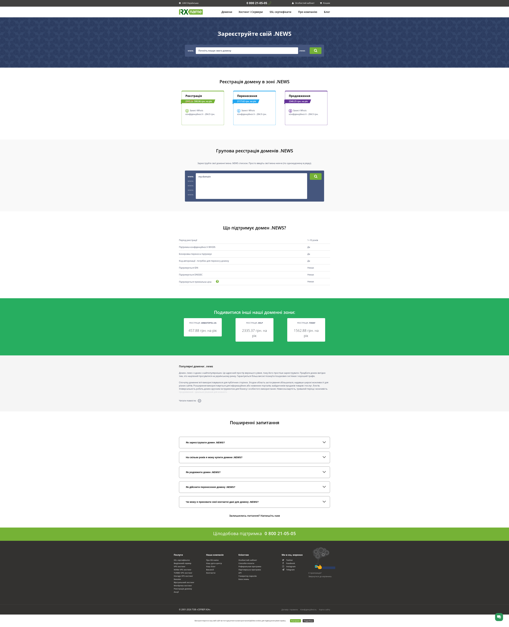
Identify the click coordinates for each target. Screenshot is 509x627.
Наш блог (211, 566)
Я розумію (295, 621)
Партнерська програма (249, 569)
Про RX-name (212, 560)
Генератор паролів (247, 576)
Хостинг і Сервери (251, 12)
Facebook (290, 563)
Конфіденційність (308, 609)
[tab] (254, 442)
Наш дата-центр (214, 563)
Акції (176, 592)
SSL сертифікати (280, 12)
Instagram (291, 566)
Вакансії (210, 569)
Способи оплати (246, 563)
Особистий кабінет (304, 3)
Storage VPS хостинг (183, 576)
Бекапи (177, 579)
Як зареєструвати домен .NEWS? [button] (205, 442)
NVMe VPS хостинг (182, 569)
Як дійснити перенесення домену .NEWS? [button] (210, 487)
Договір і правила (289, 609)
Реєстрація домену (183, 588)
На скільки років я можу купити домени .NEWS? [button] (214, 457)
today (312, 323)
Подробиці (308, 621)
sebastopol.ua (208, 323)
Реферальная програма (249, 566)
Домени (226, 12)
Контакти (210, 573)
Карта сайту (324, 609)
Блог (327, 12)
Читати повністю (188, 400)
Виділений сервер (182, 563)
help (260, 323)
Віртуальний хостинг (184, 582)
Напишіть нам (270, 515)
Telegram (290, 569)
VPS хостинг (179, 566)
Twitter (289, 560)
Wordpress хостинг (183, 585)
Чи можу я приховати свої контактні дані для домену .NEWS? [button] (222, 502)
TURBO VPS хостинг (183, 573)
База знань (243, 579)
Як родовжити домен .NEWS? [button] (203, 472)
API (240, 573)
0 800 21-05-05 (257, 3)
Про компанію (307, 12)
